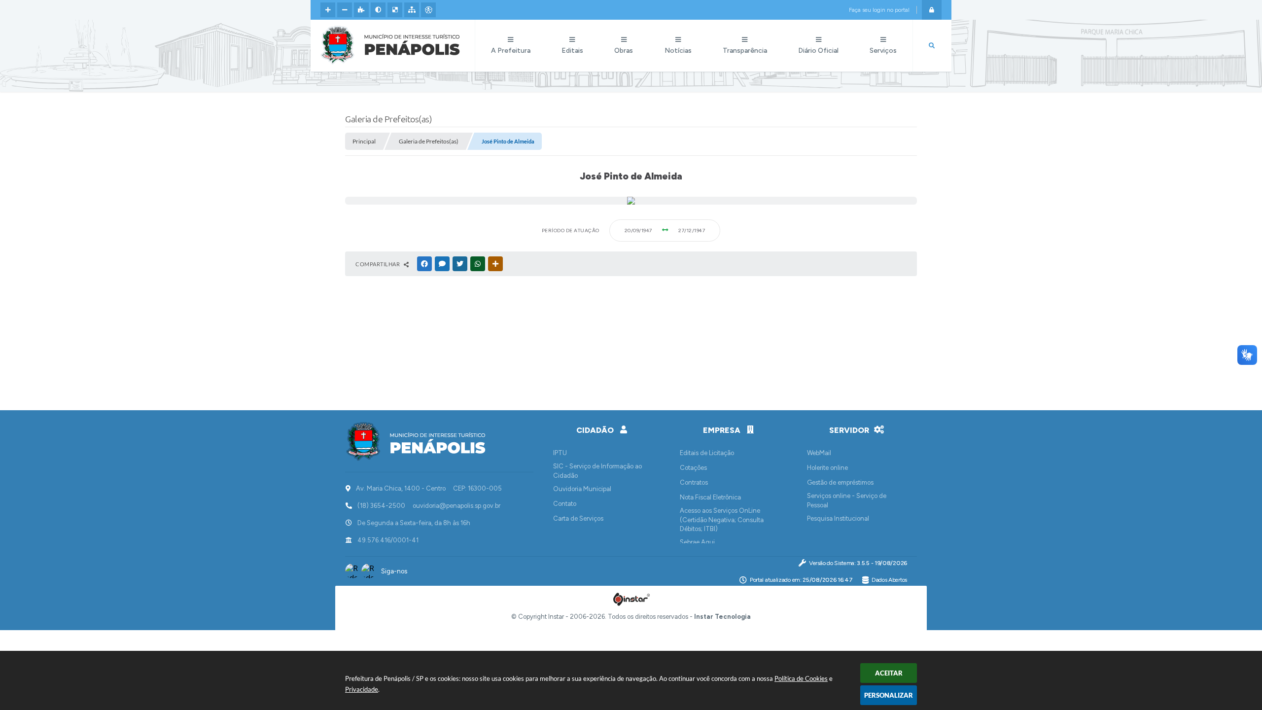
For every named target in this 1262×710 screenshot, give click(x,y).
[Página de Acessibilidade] (428, 9)
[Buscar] (932, 46)
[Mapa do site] (411, 9)
